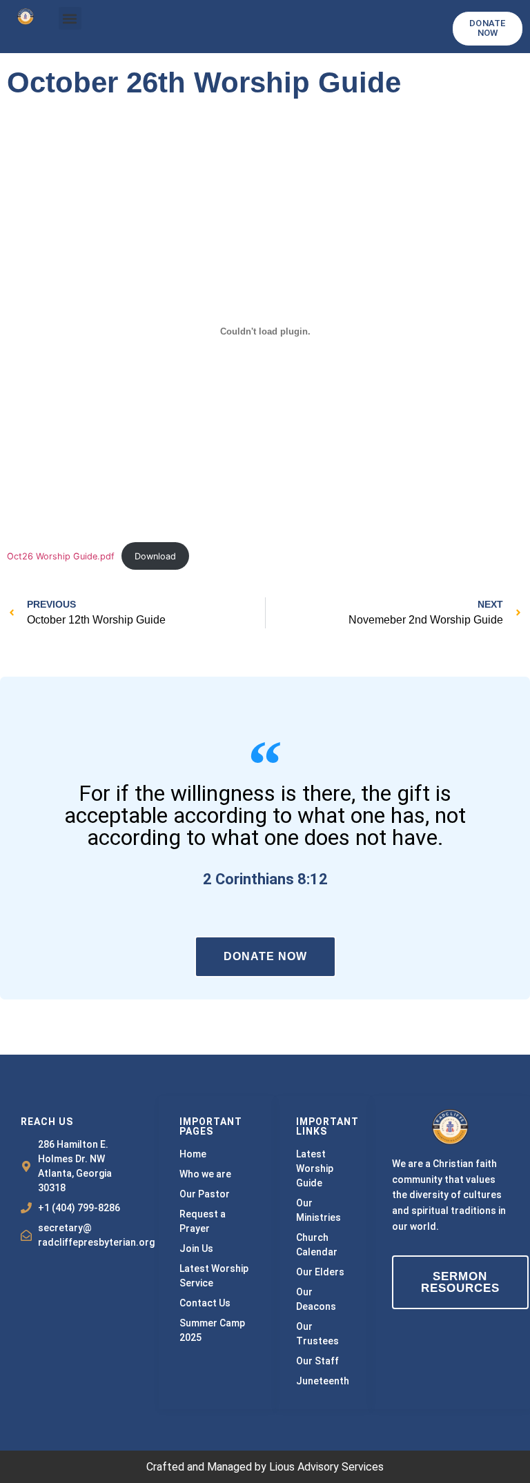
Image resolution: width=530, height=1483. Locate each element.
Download (155, 556)
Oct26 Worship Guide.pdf (61, 556)
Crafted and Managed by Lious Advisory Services (265, 1466)
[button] (70, 18)
